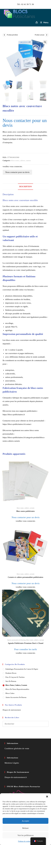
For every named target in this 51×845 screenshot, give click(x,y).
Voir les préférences (26, 835)
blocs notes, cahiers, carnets (21, 160)
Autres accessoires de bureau (16, 640)
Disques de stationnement (12, 710)
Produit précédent (12, 35)
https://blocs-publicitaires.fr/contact (17, 424)
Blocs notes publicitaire (25, 511)
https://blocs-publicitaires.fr (14, 414)
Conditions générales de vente (17, 748)
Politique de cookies (24, 841)
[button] (47, 796)
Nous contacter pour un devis (17, 172)
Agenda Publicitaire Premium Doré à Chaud (25, 643)
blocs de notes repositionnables (17, 689)
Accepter (25, 821)
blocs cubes (9, 693)
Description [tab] (25, 187)
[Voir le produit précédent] (4, 35)
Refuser (25, 828)
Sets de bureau (10, 681)
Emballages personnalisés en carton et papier (21, 669)
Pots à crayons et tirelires (15, 677)
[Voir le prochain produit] (47, 35)
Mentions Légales (12, 763)
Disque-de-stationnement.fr (16, 777)
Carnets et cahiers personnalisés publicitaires (25, 577)
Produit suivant (39, 35)
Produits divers (10, 673)
